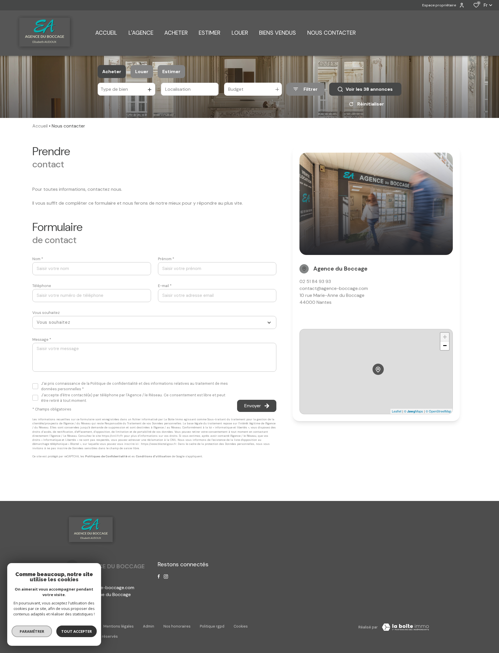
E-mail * (165, 285)
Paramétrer (32, 631)
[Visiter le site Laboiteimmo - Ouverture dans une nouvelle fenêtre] (405, 627)
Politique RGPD (212, 626)
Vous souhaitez (46, 312)
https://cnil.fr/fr (112, 436)
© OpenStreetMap (438, 411)
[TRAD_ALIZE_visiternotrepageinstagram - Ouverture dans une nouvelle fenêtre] (166, 576)
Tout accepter (76, 631)
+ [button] (445, 337)
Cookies (241, 626)
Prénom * (166, 258)
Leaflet (396, 411)
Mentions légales (118, 626)
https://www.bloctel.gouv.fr (158, 444)
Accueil (40, 126)
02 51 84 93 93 (315, 281)
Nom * (37, 258)
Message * (41, 339)
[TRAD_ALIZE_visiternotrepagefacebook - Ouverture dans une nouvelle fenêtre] (159, 576)
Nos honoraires (177, 626)
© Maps (413, 411)
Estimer (171, 72)
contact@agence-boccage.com (333, 288)
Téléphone (41, 285)
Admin (148, 626)
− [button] (445, 345)
